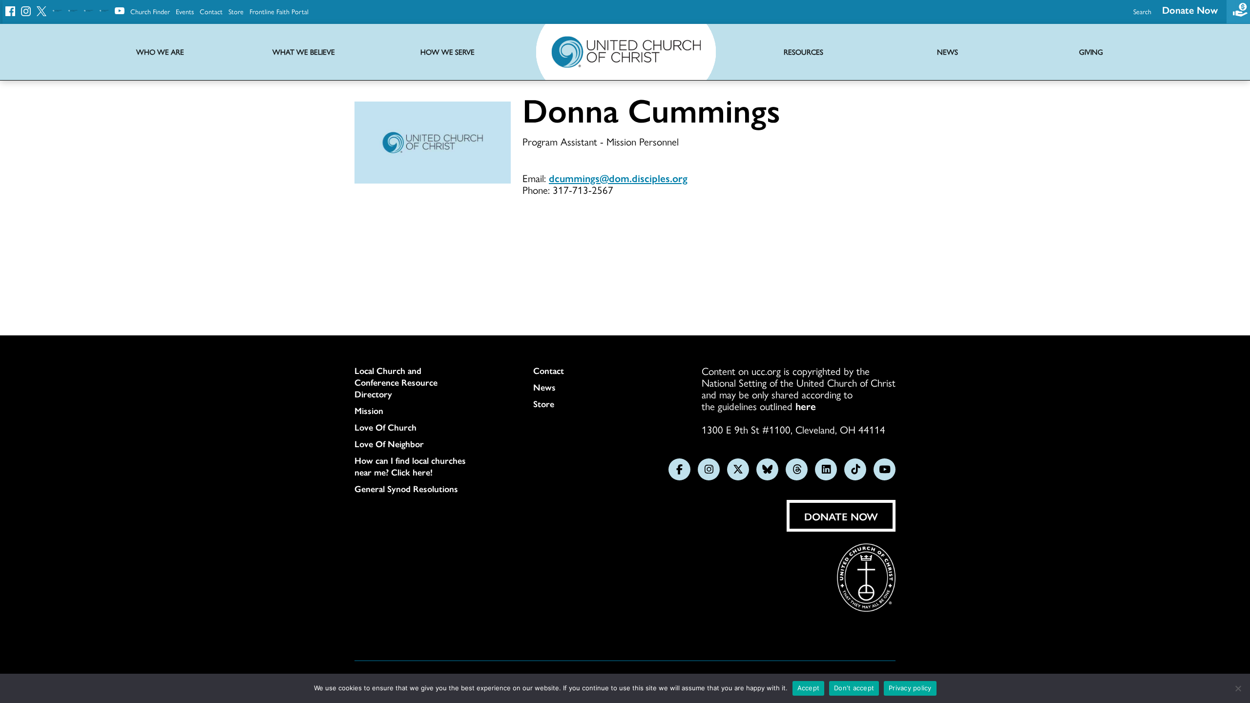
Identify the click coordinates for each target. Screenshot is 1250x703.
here (805, 405)
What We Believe (303, 52)
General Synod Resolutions (406, 489)
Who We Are (160, 52)
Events (185, 11)
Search (1142, 11)
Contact (211, 11)
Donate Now (1190, 9)
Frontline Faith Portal (279, 11)
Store (236, 11)
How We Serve (447, 52)
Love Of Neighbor (389, 444)
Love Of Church (385, 427)
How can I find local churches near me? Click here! (410, 466)
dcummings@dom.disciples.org (618, 177)
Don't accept (854, 688)
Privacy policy (910, 688)
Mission (368, 410)
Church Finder (150, 11)
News (544, 387)
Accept (808, 688)
